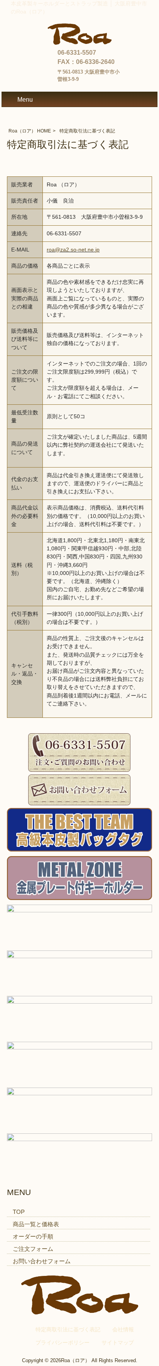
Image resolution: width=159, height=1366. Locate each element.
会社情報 (123, 1329)
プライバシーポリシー (63, 1342)
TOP (19, 1211)
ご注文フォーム (33, 1248)
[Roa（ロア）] (79, 42)
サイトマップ (117, 1342)
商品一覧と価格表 (36, 1224)
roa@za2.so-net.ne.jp (73, 249)
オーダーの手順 (33, 1236)
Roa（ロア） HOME (29, 130)
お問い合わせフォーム (42, 1261)
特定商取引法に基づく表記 (68, 1329)
